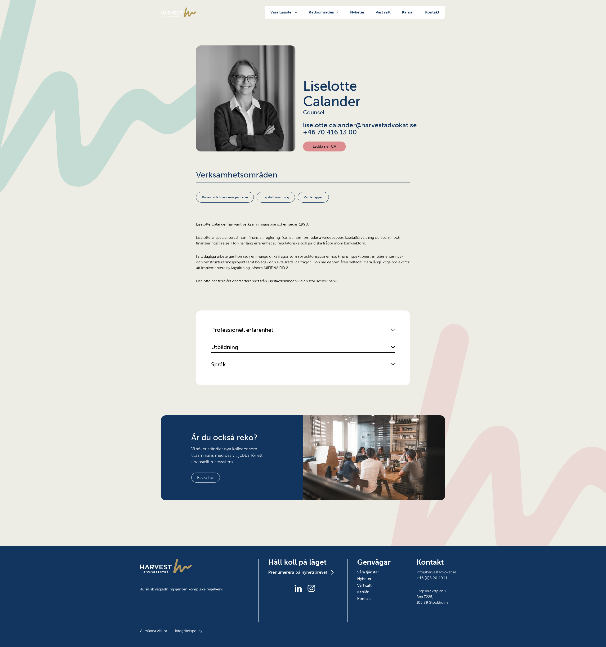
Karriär (408, 12)
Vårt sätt (383, 12)
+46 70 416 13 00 (330, 132)
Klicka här (205, 477)
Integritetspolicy (188, 631)
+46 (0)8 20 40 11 (431, 578)
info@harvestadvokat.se (436, 572)
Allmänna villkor (153, 631)
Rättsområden (321, 12)
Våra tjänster (281, 12)
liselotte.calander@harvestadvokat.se (356, 125)
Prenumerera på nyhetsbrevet (297, 572)
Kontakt (432, 12)
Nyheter (357, 12)
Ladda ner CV (324, 146)
